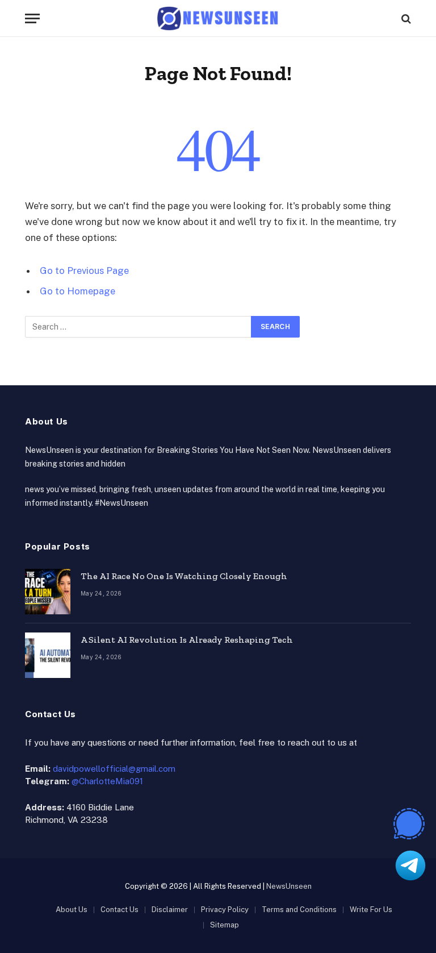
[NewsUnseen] (218, 18)
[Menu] (32, 18)
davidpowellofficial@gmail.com (114, 768)
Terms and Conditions (299, 909)
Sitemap (224, 925)
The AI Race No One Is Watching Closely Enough (184, 576)
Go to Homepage (77, 291)
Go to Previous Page (84, 270)
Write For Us (371, 909)
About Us (71, 909)
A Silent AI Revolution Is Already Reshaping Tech (187, 639)
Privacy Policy (225, 909)
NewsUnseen (289, 886)
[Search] (405, 18)
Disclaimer (170, 909)
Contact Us (119, 909)
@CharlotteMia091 (107, 781)
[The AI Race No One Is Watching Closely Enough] (47, 591)
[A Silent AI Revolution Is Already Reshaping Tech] (47, 655)
